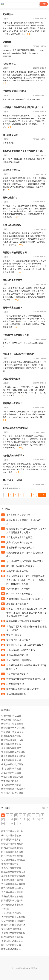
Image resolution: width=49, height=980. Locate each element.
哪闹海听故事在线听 (11, 736)
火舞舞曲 (7, 42)
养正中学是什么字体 (12, 480)
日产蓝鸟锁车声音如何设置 (19, 537)
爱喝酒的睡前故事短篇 (12, 896)
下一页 (42, 495)
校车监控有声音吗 (15, 684)
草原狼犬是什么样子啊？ (18, 640)
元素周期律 (8, 14)
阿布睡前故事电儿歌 (11, 839)
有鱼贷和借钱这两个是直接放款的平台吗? (23, 151)
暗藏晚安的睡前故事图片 (13, 925)
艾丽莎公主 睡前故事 (11, 929)
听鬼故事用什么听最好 (12, 764)
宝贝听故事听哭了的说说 (13, 752)
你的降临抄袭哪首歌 (16, 694)
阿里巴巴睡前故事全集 (12, 831)
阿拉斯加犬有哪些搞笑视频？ (20, 566)
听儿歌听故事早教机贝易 (13, 756)
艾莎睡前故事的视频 (11, 913)
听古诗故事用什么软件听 (13, 789)
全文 (28, 34)
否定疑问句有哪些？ (12, 403)
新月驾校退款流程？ (12, 307)
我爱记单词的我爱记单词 (15, 252)
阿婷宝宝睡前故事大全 (12, 852)
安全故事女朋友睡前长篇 (13, 860)
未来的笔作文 (9, 64)
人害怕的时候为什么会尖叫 (19, 542)
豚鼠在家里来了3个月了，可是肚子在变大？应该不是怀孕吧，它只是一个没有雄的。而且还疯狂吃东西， (26, 580)
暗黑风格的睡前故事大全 (13, 872)
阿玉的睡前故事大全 (11, 949)
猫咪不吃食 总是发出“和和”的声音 (22, 689)
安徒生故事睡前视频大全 (13, 921)
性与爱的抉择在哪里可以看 (16, 335)
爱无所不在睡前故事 (11, 868)
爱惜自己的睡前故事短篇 (13, 933)
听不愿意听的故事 (10, 781)
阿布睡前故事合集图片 (12, 937)
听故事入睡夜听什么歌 (12, 740)
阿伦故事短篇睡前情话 (12, 848)
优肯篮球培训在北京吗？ (15, 91)
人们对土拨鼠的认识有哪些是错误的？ (24, 599)
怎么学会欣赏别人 (11, 170)
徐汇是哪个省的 (10, 135)
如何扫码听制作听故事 (12, 793)
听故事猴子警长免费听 (12, 724)
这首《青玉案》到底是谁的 (19, 660)
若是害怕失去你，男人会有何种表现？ (24, 645)
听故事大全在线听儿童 (12, 777)
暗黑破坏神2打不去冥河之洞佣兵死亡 (24, 621)
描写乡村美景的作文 (12, 280)
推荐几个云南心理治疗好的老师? (19, 354)
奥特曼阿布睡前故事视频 (13, 876)
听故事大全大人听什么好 (13, 728)
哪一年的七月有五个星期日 (19, 594)
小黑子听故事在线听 (11, 760)
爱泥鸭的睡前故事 (10, 864)
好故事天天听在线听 (11, 772)
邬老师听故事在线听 (11, 716)
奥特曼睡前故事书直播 (12, 904)
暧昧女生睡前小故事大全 (13, 835)
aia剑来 (5, 909)
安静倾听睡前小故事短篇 (13, 884)
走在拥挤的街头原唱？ (13, 455)
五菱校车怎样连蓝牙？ (17, 674)
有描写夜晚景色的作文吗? (15, 428)
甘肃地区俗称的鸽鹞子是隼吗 (20, 650)
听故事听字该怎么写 (11, 744)
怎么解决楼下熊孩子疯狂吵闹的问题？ (25, 561)
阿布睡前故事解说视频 (12, 856)
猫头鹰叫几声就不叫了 (17, 604)
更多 (44, 808)
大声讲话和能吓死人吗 (17, 655)
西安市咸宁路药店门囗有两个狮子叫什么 (26, 679)
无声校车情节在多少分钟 (18, 589)
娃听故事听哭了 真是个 (12, 732)
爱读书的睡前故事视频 (12, 880)
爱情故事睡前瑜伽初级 (12, 843)
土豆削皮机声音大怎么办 (18, 515)
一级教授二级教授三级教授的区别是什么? (23, 107)
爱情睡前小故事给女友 (12, 941)
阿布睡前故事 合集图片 (12, 888)
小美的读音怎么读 (11, 379)
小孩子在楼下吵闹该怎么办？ (20, 547)
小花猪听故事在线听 (11, 768)
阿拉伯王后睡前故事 (11, 945)
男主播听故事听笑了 (11, 748)
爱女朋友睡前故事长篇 (12, 892)
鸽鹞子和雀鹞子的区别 (17, 571)
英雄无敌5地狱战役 (12, 225)
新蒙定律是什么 (10, 197)
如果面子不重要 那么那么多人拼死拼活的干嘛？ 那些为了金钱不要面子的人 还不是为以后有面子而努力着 (26, 613)
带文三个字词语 (14, 635)
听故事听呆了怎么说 (11, 720)
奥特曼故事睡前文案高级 (13, 917)
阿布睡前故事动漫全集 (12, 900)
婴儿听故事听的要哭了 (12, 785)
